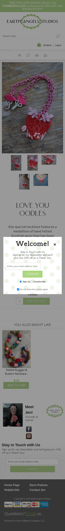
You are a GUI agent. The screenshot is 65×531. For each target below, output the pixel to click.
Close (54, 244)
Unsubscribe (39, 281)
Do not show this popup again (34, 289)
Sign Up (26, 281)
